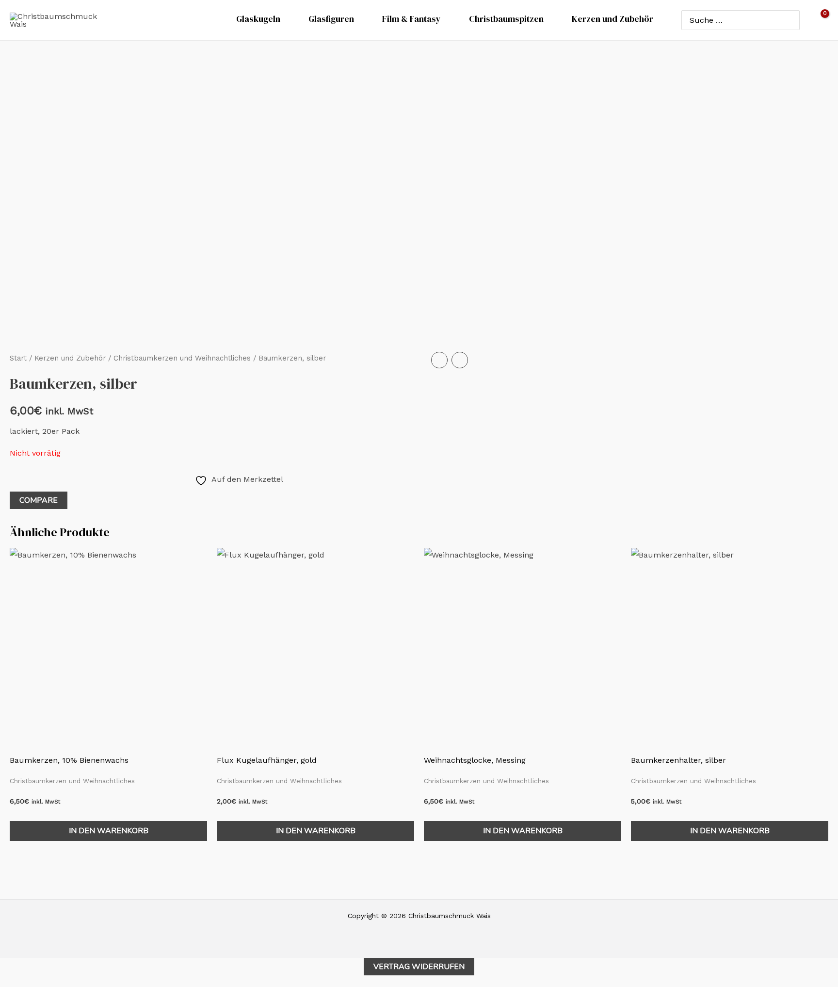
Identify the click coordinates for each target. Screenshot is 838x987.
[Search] (790, 20)
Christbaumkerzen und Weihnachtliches (182, 358)
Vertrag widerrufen (419, 966)
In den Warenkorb (108, 830)
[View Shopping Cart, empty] (818, 20)
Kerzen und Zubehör (70, 358)
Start (18, 358)
